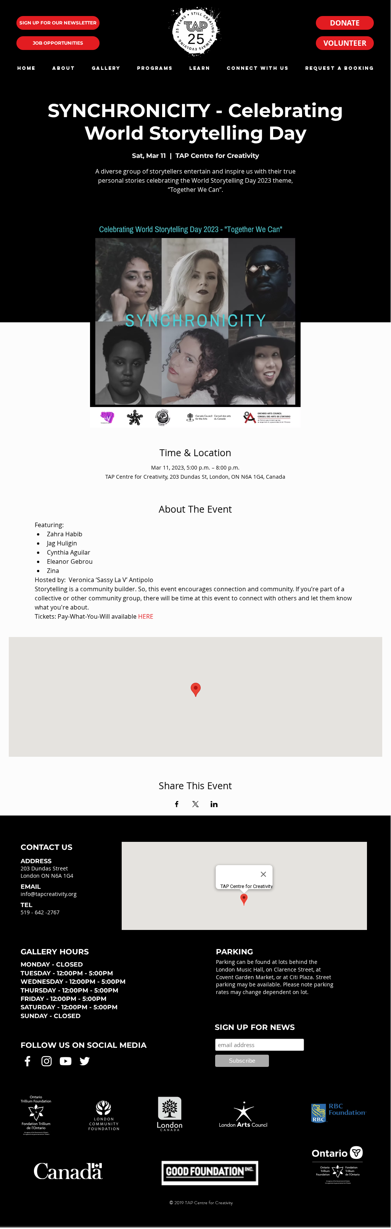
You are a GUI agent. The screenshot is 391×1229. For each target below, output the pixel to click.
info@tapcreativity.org (49, 894)
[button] (63, 68)
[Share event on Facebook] (176, 804)
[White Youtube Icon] (65, 1061)
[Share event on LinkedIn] (214, 804)
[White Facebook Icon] (27, 1061)
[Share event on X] (195, 804)
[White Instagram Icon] (46, 1061)
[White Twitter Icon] (85, 1061)
